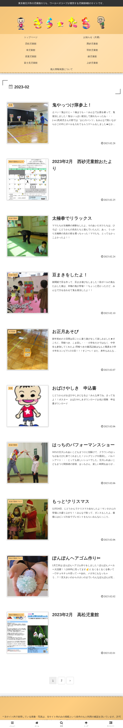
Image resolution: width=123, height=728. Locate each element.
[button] (113, 527)
